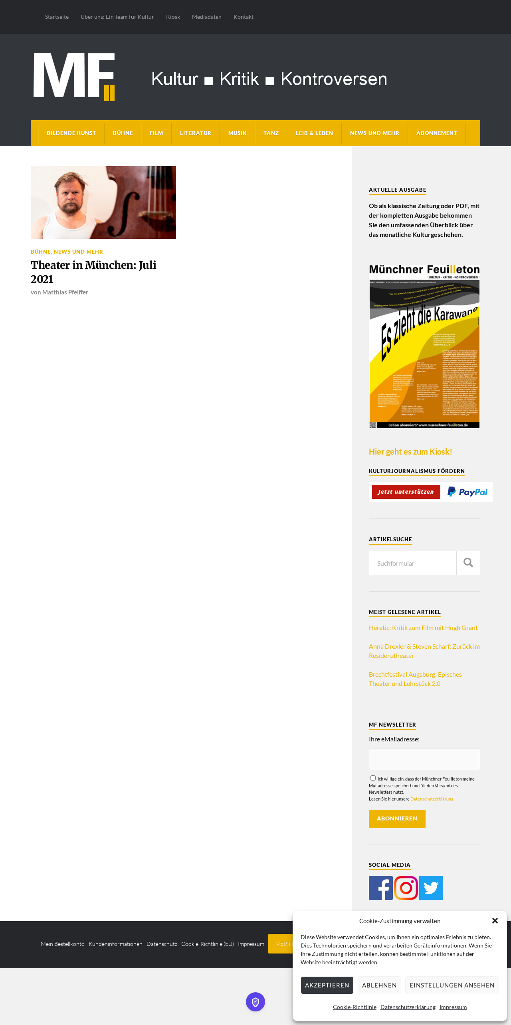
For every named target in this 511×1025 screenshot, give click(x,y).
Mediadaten (207, 16)
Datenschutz (162, 943)
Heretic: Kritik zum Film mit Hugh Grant (423, 627)
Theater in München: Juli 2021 (93, 272)
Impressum (453, 1006)
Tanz (271, 133)
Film (156, 133)
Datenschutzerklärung (408, 1006)
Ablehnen (379, 985)
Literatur (196, 133)
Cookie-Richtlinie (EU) (207, 943)
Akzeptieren (327, 985)
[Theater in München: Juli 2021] (103, 202)
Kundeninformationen (116, 943)
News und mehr (375, 133)
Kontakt (244, 16)
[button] (495, 921)
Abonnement (437, 133)
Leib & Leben (314, 133)
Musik (237, 133)
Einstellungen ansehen (452, 985)
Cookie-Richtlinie (354, 1006)
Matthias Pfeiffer (65, 292)
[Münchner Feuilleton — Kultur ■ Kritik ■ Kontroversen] (255, 75)
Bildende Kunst (71, 133)
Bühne (123, 133)
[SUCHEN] (468, 563)
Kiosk (173, 16)
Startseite (57, 16)
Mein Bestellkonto (63, 943)
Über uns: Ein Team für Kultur (117, 16)
